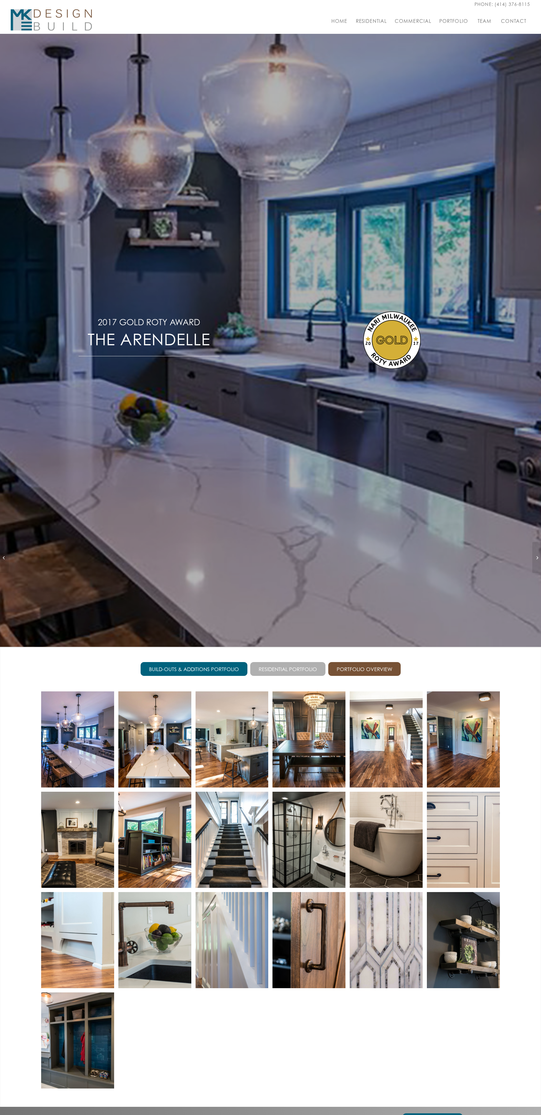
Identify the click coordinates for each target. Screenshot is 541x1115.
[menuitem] (339, 21)
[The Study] (4, 557)
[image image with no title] (79, 741)
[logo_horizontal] (51, 21)
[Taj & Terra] (536, 557)
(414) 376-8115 (512, 4)
